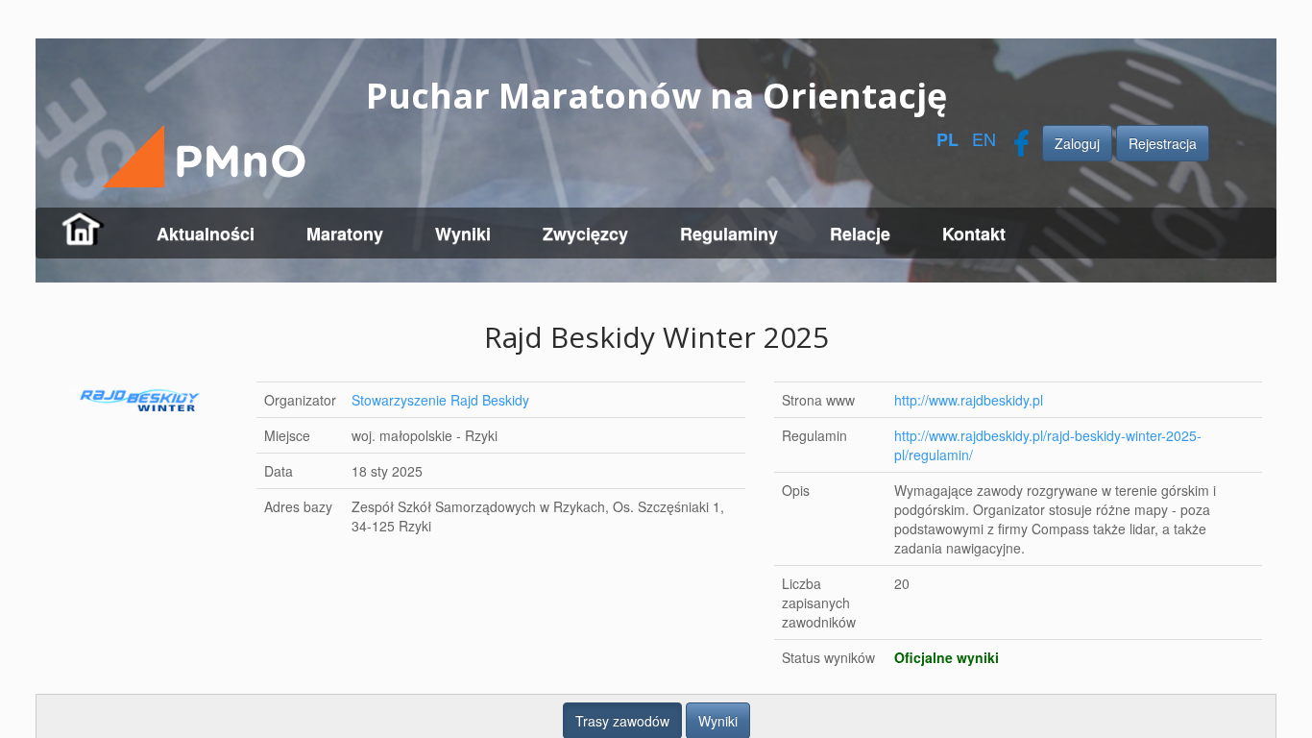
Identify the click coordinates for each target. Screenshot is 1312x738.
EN (984, 138)
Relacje (860, 233)
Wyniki (463, 233)
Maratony (344, 233)
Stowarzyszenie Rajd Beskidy (440, 399)
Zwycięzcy (585, 233)
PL (947, 139)
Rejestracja (1163, 143)
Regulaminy (729, 233)
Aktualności (206, 233)
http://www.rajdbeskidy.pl (967, 399)
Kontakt (974, 233)
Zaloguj (1077, 143)
